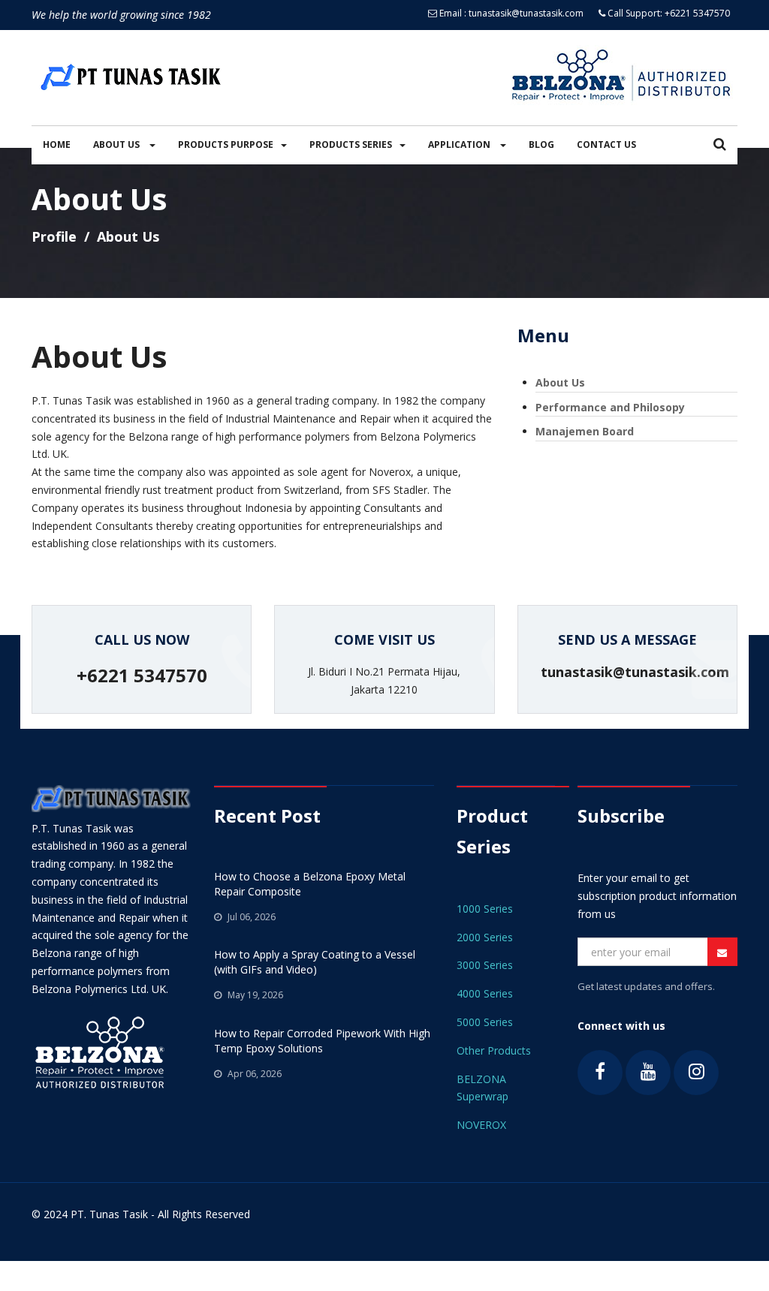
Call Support (632, 13)
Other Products (494, 1050)
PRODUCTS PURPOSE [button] (225, 144)
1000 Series (485, 908)
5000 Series (485, 1022)
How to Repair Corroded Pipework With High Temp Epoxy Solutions (322, 1040)
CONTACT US (606, 144)
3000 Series (485, 965)
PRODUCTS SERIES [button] (350, 144)
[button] (719, 145)
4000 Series (485, 993)
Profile (54, 236)
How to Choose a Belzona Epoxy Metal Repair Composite (310, 883)
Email (450, 13)
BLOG (541, 144)
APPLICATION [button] (460, 144)
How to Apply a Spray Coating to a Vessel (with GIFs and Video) (314, 962)
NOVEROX (481, 1125)
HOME (57, 144)
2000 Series (485, 937)
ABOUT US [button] (117, 144)
